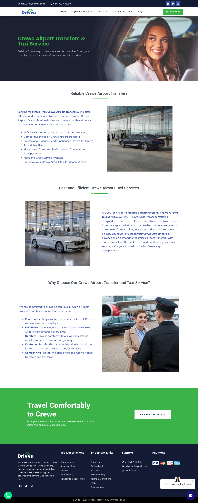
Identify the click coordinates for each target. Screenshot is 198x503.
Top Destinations (81, 11)
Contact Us (118, 11)
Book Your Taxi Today (151, 414)
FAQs (140, 11)
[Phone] (8, 495)
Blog (131, 11)
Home (64, 11)
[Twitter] (173, 3)
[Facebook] (168, 3)
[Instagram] (178, 3)
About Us (103, 11)
